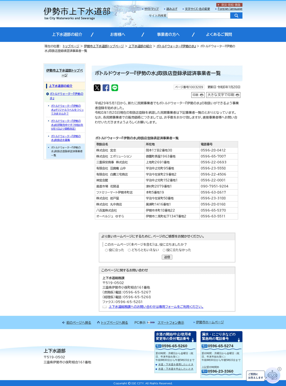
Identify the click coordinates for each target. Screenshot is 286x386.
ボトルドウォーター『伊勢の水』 (176, 46)
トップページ (71, 46)
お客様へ (117, 34)
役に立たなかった (178, 250)
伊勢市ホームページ (210, 322)
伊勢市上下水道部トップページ (104, 46)
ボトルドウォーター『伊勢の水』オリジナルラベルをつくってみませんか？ (67, 110)
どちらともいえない (145, 250)
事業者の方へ (168, 34)
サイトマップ (151, 9)
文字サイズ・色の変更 (197, 9)
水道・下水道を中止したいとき (175, 368)
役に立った (116, 250)
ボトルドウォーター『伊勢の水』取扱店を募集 (66, 138)
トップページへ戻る (114, 322)
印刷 (195, 94)
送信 (167, 257)
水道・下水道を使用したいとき (175, 364)
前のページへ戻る (78, 322)
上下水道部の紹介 (67, 34)
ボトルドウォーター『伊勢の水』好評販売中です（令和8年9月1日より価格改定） (67, 125)
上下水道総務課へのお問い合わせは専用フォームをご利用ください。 (156, 306)
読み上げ (171, 9)
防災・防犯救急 (231, 5)
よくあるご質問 (219, 34)
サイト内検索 (157, 15)
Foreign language (230, 9)
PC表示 (140, 322)
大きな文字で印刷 (220, 94)
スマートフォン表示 (171, 322)
